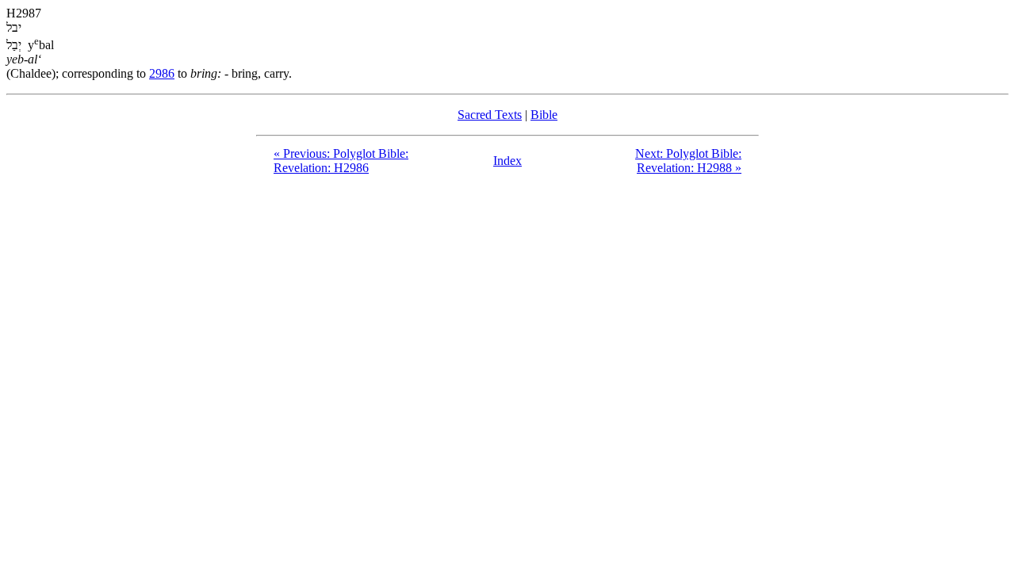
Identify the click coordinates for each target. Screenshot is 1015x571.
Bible (543, 114)
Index (507, 160)
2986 (161, 73)
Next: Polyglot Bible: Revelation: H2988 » (688, 160)
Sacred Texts (490, 114)
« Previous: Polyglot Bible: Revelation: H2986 (341, 160)
